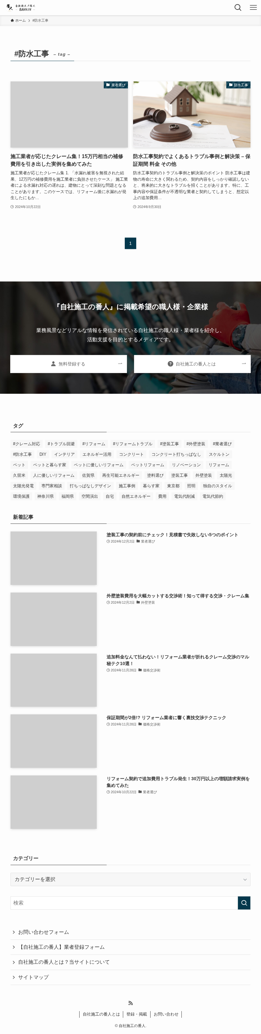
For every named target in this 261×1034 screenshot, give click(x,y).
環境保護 (21, 496)
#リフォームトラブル (132, 443)
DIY (42, 454)
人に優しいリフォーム (53, 475)
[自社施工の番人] (20, 7)
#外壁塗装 (196, 443)
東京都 (173, 485)
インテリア (64, 454)
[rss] (130, 1003)
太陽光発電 (23, 485)
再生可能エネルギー (120, 475)
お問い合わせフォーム (43, 932)
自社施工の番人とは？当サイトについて (64, 962)
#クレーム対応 (26, 443)
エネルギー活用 (96, 454)
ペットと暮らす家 (49, 464)
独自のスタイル (217, 485)
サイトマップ (33, 977)
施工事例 (127, 485)
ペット (19, 464)
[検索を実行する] (244, 903)
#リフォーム (93, 443)
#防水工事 (22, 454)
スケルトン (219, 454)
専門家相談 (51, 485)
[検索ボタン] (238, 7)
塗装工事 (179, 475)
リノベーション (186, 464)
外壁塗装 (203, 475)
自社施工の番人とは (101, 1014)
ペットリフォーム (147, 464)
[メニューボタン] (253, 7)
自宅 (110, 496)
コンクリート (131, 454)
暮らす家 (151, 485)
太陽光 (226, 475)
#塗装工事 (169, 443)
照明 (191, 485)
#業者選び (222, 443)
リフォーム (218, 464)
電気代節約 (212, 496)
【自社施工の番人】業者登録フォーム (61, 947)
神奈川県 (45, 496)
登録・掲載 (136, 1014)
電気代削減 (184, 496)
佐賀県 (88, 475)
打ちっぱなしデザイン (90, 485)
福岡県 (67, 496)
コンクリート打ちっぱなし (176, 454)
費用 (162, 496)
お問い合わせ (166, 1014)
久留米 (19, 475)
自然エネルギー (136, 496)
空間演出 (89, 496)
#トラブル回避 (61, 443)
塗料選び (155, 475)
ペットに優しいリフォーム (98, 464)
